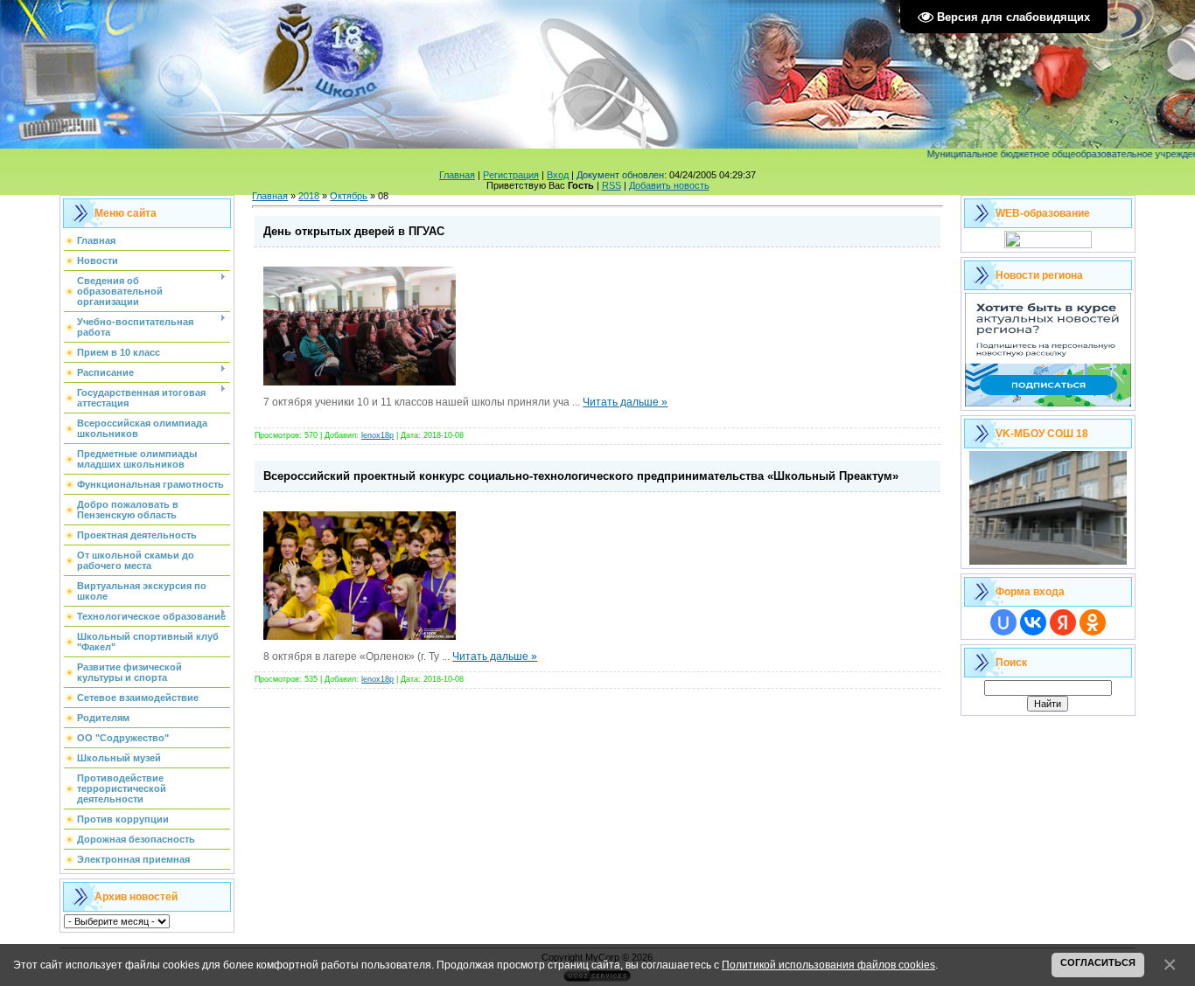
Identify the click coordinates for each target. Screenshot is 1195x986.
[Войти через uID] (1003, 622)
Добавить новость (669, 185)
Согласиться (1098, 962)
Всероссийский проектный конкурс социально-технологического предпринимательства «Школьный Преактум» (580, 476)
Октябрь (348, 196)
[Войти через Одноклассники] (1093, 622)
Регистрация (511, 175)
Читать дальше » (625, 402)
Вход (558, 175)
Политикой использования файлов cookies (828, 964)
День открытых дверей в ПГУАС (353, 231)
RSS (611, 185)
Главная (457, 175)
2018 (308, 196)
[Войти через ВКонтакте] (1033, 622)
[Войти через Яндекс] (1063, 622)
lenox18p (377, 435)
